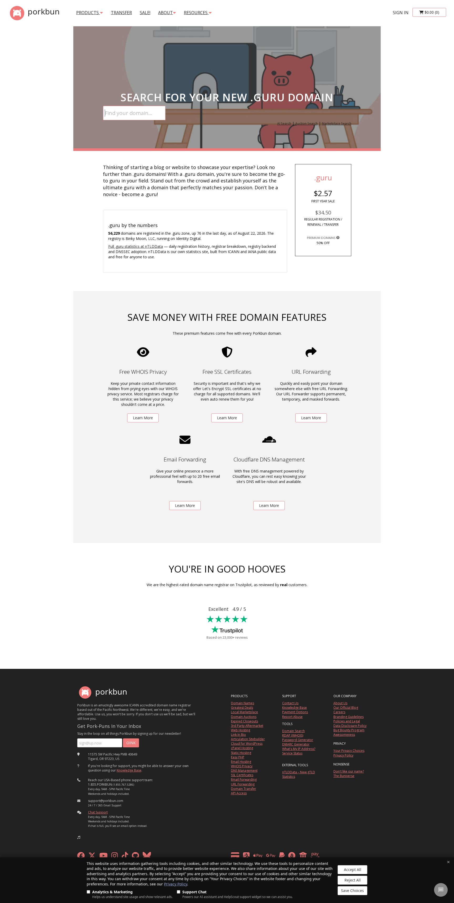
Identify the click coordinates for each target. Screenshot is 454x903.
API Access (239, 793)
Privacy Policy (175, 883)
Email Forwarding (244, 779)
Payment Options (295, 712)
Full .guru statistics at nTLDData (135, 246)
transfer (121, 12)
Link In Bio (238, 734)
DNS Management (244, 770)
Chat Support (98, 812)
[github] (135, 856)
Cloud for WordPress (246, 743)
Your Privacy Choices (348, 750)
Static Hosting (241, 752)
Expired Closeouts (244, 721)
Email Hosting (241, 761)
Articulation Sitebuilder (248, 739)
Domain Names (242, 703)
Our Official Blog (345, 707)
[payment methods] (276, 856)
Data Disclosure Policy (350, 725)
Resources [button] (196, 12)
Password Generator (297, 740)
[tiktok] (125, 856)
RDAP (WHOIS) (292, 735)
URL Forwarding (243, 784)
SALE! (145, 12)
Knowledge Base (129, 770)
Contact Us (290, 703)
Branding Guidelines (348, 717)
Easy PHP (237, 757)
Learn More (143, 417)
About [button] (165, 12)
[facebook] (81, 856)
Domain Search (293, 731)
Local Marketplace (244, 712)
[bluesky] (147, 856)
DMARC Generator (295, 744)
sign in (401, 12)
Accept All (352, 869)
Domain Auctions (243, 717)
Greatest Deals (242, 707)
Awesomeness (344, 734)
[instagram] (114, 856)
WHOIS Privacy (241, 766)
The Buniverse (343, 776)
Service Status (292, 753)
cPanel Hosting (242, 748)
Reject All (352, 880)
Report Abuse (292, 717)
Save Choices (352, 890)
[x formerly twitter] (92, 856)
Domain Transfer (243, 788)
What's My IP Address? (298, 749)
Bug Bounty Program (348, 730)
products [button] (88, 12)
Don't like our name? (348, 771)
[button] (78, 837)
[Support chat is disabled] (441, 890)
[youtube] (103, 856)
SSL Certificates (242, 775)
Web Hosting (240, 730)
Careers (339, 712)
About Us (340, 703)
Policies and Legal (346, 721)
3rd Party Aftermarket (247, 725)
